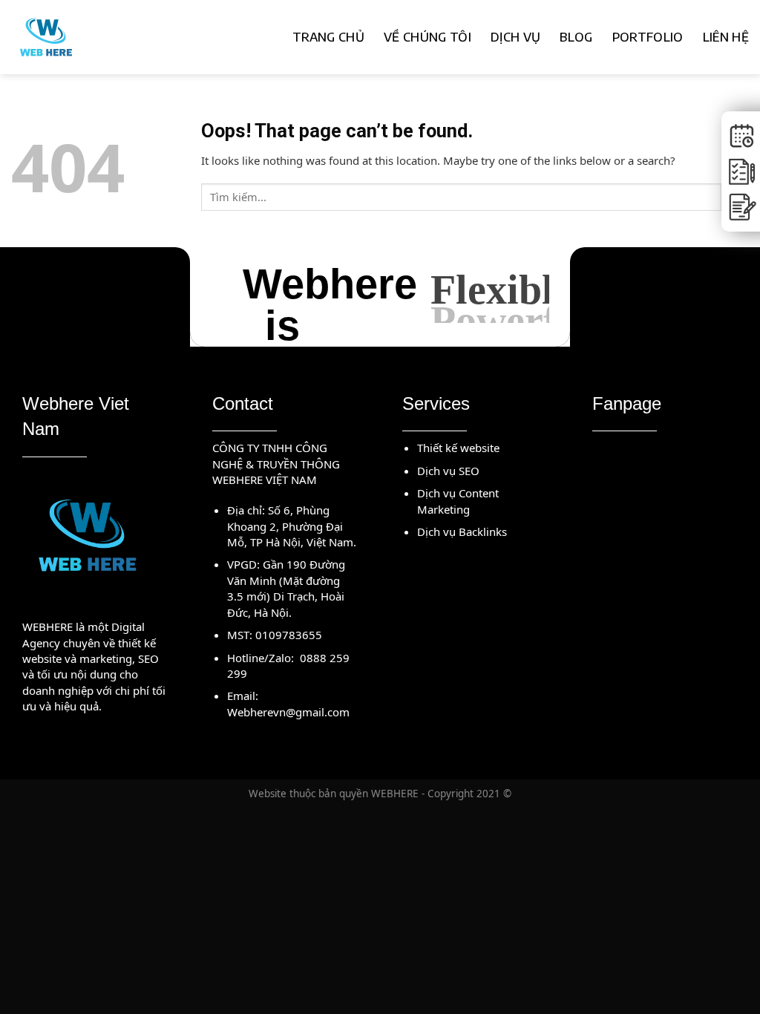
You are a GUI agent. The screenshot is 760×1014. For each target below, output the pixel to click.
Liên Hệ (726, 37)
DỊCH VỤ (515, 37)
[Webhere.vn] (92, 37)
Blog (576, 37)
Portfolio (648, 37)
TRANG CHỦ (328, 37)
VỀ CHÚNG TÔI (427, 37)
